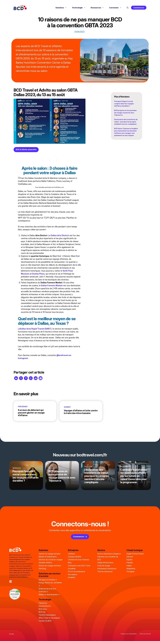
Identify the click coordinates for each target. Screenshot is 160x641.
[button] (127, 7)
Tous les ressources (105, 571)
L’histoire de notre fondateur (78, 560)
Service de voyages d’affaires (50, 566)
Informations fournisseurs (106, 568)
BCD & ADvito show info (26, 149)
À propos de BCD (74, 557)
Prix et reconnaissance (76, 571)
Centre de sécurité (145, 634)
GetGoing (42, 568)
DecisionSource (45, 606)
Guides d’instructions (105, 562)
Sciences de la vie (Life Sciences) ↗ (47, 590)
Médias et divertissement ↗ (49, 594)
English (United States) (135, 554)
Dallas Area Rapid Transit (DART (35, 329)
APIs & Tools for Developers (49, 618)
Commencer (138, 8)
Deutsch (130, 557)
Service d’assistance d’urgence (109, 554)
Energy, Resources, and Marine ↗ (50, 584)
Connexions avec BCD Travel (79, 566)
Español (129, 560)
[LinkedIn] (10, 581)
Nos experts (72, 574)
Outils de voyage (103, 566)
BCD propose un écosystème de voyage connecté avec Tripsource (125, 112)
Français (130, 562)
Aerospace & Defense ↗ (48, 580)
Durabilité (71, 577)
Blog (69, 562)
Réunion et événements (48, 557)
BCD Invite (43, 609)
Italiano (129, 566)
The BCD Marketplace (47, 615)
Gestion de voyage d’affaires (49, 554)
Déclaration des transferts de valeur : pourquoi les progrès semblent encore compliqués (126, 122)
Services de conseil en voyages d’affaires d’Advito (51, 561)
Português (130, 571)
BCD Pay (42, 612)
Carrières (71, 554)
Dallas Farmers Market (52, 285)
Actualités (72, 568)
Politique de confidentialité (129, 634)
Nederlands (131, 568)
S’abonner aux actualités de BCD (107, 558)
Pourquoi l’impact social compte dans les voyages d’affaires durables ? (124, 103)
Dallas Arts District (60, 235)
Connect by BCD (45, 621)
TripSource (43, 603)
